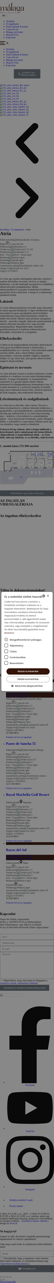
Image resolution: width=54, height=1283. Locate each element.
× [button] (48, 596)
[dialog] (27, 641)
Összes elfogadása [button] (28, 671)
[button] (27, 685)
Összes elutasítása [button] (28, 679)
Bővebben (9, 632)
